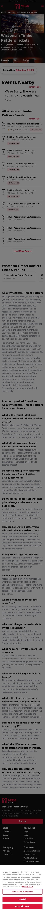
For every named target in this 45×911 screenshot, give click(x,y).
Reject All (22, 899)
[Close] (42, 868)
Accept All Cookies (22, 906)
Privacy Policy (27, 887)
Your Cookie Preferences (22, 892)
